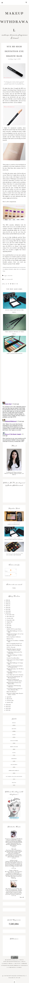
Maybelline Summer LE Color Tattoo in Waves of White (14, 649)
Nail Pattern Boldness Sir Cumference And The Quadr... (15, 680)
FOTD (14, 752)
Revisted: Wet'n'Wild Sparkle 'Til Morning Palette (14, 677)
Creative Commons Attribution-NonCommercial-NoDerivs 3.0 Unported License (14, 965)
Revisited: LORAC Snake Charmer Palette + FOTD (15, 694)
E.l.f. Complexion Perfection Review (14, 523)
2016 (7, 607)
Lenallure (13, 830)
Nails (14, 723)
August (9, 622)
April (8, 697)
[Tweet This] (11, 284)
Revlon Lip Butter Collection (14, 636)
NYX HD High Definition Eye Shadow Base (14, 683)
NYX (5, 275)
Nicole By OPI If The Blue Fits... (14, 645)
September (9, 620)
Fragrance (14, 764)
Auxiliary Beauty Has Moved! (12, 861)
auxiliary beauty (13, 860)
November (10, 616)
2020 (7, 600)
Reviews (10, 275)
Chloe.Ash (13, 849)
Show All (22, 897)
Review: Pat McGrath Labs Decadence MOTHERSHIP (14, 554)
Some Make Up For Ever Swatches (15, 674)
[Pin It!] (13, 284)
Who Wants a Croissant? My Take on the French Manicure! (13, 889)
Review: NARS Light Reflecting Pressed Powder (14, 538)
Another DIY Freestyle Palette (14, 629)
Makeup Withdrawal (14, 20)
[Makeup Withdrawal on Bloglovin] (14, 807)
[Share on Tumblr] (17, 284)
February (9, 700)
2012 (7, 704)
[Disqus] (14, 379)
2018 (7, 603)
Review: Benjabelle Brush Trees (14, 643)
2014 (7, 611)
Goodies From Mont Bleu (13, 658)
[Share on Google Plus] (15, 284)
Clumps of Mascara (13, 870)
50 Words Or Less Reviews (14, 776)
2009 (7, 710)
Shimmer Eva (10, 638)
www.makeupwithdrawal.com (13, 961)
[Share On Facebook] (9, 284)
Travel (14, 782)
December (9, 614)
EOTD (14, 734)
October (9, 618)
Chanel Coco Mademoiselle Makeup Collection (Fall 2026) (13, 839)
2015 (7, 609)
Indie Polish (14, 746)
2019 (7, 602)
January (9, 702)
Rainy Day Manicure (12, 691)
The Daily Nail (13, 880)
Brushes (14, 758)
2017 (7, 605)
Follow (14, 588)
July (8, 623)
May (8, 627)
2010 (7, 708)
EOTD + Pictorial (11, 647)
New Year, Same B (9, 871)
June (8, 625)
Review (14, 728)
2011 (7, 706)
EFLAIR (18, 978)
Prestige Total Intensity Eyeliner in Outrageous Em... (15, 666)
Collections (14, 740)
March (8, 698)
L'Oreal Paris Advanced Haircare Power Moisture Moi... (14, 689)
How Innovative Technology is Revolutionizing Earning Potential (13, 851)
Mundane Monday (14, 770)
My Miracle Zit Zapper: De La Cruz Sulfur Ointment (15, 634)
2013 (7, 613)
